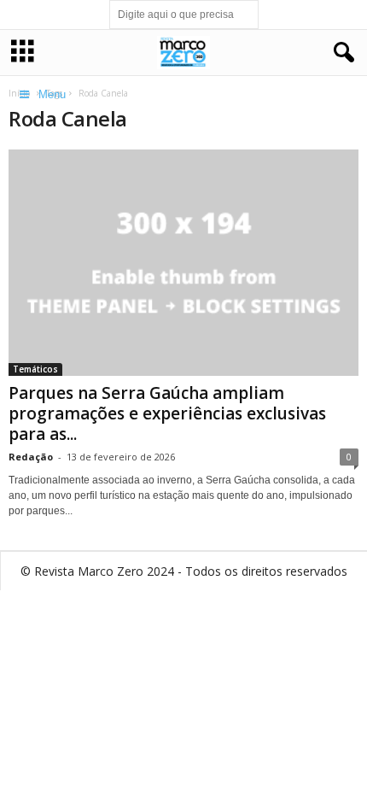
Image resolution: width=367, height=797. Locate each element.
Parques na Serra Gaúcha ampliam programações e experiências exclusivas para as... (167, 413)
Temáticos (35, 369)
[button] (340, 53)
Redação (31, 456)
